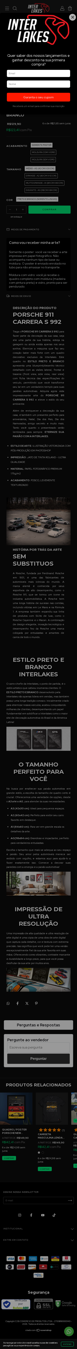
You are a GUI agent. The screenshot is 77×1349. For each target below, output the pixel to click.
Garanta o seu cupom (38, 97)
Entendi (67, 1344)
